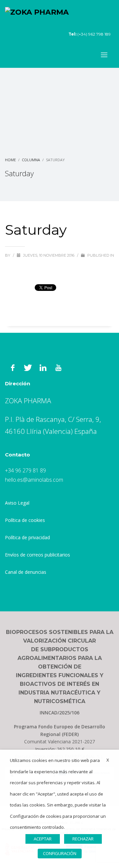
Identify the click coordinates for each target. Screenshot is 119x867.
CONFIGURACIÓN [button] (59, 853)
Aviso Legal (17, 503)
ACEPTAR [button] (43, 839)
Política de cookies (25, 520)
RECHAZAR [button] (83, 839)
